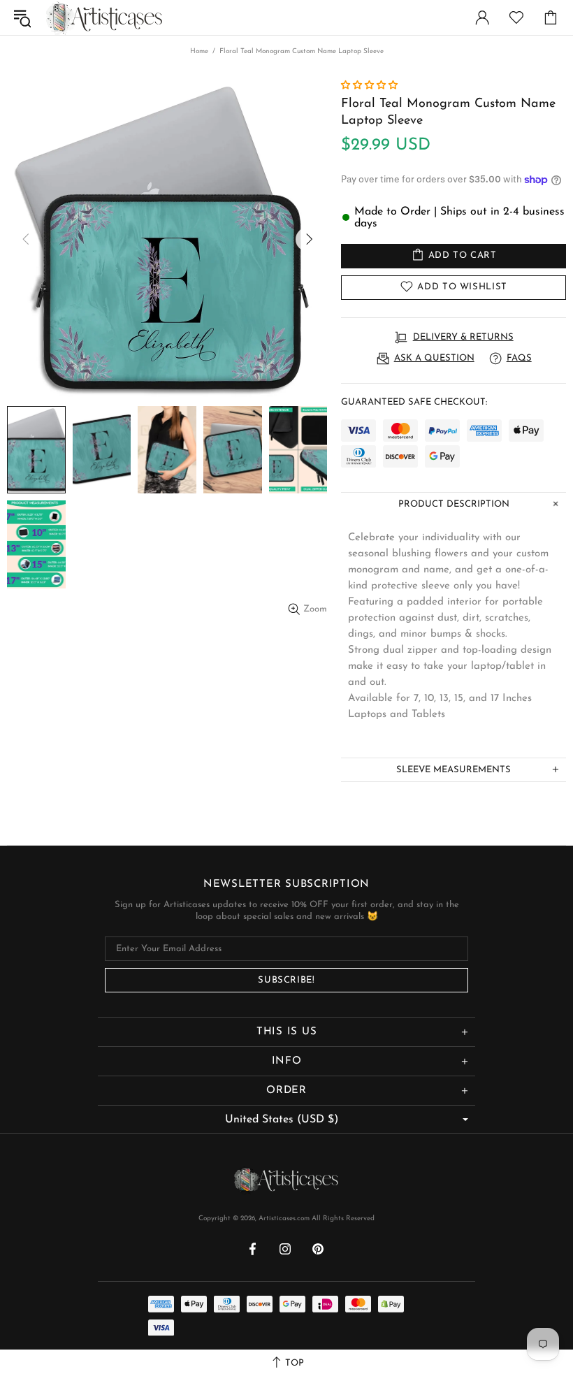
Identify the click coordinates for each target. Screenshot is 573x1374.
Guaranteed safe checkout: (414, 402)
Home (199, 51)
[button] (370, 85)
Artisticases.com (104, 17)
